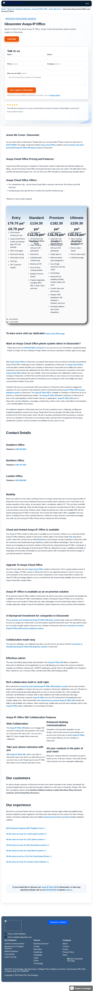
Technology (38, 963)
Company (53, 64)
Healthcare (38, 952)
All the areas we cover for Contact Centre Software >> (27, 862)
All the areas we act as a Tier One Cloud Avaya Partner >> (29, 856)
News (65, 955)
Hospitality (38, 955)
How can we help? (17, 73)
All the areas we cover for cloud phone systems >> (26, 851)
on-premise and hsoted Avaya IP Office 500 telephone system (44, 686)
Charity (36, 946)
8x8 (70, 537)
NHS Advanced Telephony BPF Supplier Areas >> (25, 828)
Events (65, 949)
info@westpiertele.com (22, 937)
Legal (36, 958)
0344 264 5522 (50, 890)
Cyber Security (10, 957)
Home (3, 9)
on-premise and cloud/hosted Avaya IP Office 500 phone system (34, 620)
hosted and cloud (50, 817)
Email (50, 54)
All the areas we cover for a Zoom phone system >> (26, 834)
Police (36, 961)
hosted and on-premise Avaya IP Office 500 (58, 700)
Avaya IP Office (39, 697)
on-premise (65, 817)
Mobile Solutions (11, 951)
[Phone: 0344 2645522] (6, 934)
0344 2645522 (20, 934)
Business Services (41, 944)
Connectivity (10, 954)
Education (38, 949)
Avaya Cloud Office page (55, 334)
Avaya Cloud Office (48, 145)
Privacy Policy (55, 95)
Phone (12, 64)
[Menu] (13, 3)
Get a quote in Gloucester (21, 90)
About (65, 944)
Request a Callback (58, 922)
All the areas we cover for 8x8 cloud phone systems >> (27, 845)
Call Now (11, 39)
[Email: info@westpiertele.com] (6, 937)
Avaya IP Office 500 (42, 393)
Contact (66, 946)
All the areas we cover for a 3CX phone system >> (25, 839)
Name (10, 54)
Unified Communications (14, 944)
